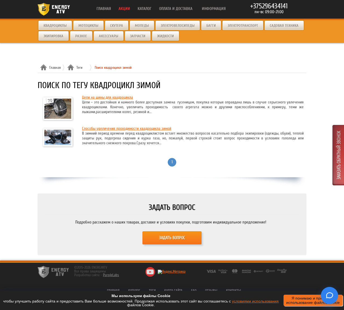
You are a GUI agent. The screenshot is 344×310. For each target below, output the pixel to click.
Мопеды (142, 25)
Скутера (116, 25)
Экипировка (53, 36)
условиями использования (255, 301)
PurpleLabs (111, 275)
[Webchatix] (329, 295)
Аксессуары (108, 36)
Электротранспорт (243, 25)
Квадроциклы (55, 25)
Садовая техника (284, 25)
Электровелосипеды (178, 25)
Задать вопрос (172, 237)
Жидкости (165, 36)
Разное (81, 36)
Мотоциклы (88, 25)
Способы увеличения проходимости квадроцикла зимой (126, 128)
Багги (211, 25)
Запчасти (137, 36)
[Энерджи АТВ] (53, 272)
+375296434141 (269, 6)
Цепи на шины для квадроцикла (107, 97)
